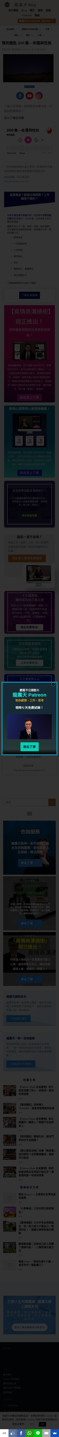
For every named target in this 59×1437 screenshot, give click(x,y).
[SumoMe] (55, 1433)
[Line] (38, 1433)
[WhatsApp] (29, 1433)
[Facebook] (21, 1433)
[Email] (46, 1433)
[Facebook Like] (12, 1433)
